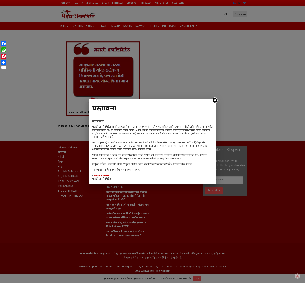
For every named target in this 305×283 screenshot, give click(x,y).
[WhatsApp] (4, 50)
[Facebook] (4, 43)
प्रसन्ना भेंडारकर (101, 175)
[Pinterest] (4, 56)
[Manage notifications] (297, 276)
